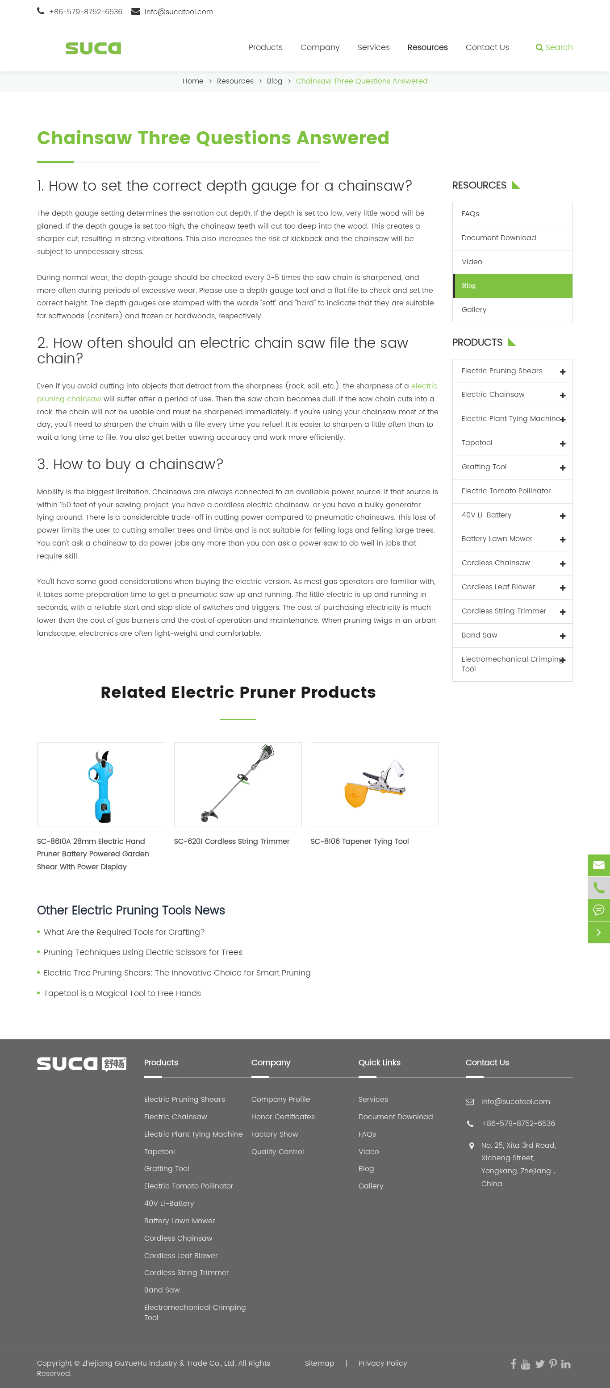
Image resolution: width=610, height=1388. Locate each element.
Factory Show (274, 1135)
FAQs (470, 213)
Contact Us (487, 47)
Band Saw (479, 635)
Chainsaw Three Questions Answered (362, 81)
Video (472, 261)
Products (266, 47)
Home (193, 81)
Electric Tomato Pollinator (506, 490)
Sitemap (319, 1363)
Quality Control (277, 1152)
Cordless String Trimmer (504, 611)
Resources (428, 47)
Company (320, 47)
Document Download (499, 237)
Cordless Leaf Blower (498, 587)
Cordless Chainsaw (496, 563)
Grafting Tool (484, 466)
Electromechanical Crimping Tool (513, 664)
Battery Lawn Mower (497, 539)
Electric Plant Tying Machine (511, 419)
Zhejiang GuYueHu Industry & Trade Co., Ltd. (159, 1363)
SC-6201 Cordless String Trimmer (232, 841)
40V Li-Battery (487, 515)
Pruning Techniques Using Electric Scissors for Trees (143, 953)
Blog (275, 81)
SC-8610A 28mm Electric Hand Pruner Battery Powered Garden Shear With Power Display (93, 854)
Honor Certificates (283, 1117)
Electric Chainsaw (493, 394)
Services (374, 47)
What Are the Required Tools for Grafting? (124, 932)
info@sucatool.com (179, 12)
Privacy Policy (383, 1363)
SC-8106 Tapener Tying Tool (360, 841)
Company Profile (280, 1100)
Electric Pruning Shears (502, 370)
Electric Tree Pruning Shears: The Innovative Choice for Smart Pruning (177, 973)
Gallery (474, 310)
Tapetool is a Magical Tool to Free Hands (122, 994)
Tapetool (477, 442)
